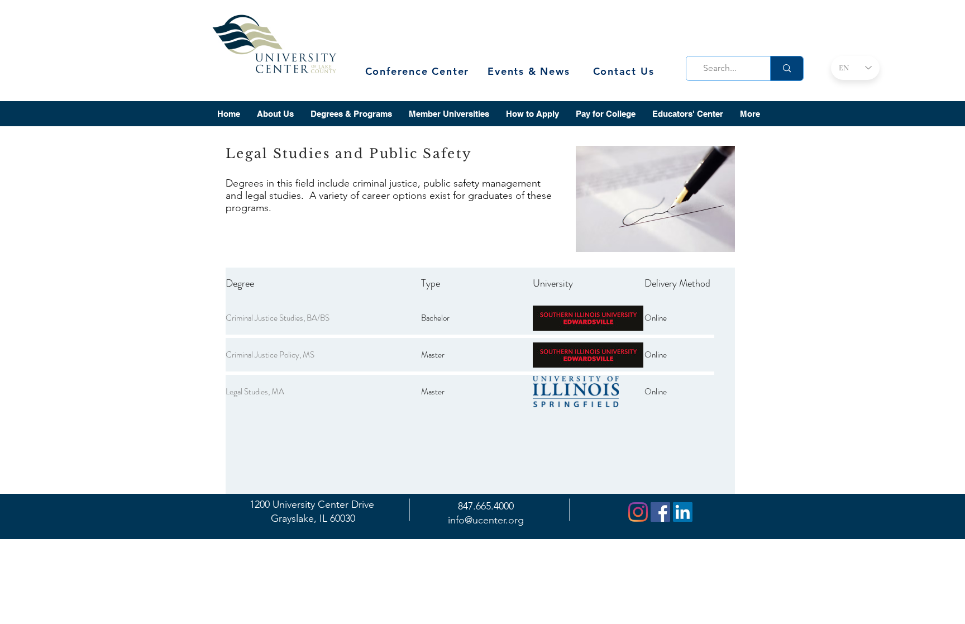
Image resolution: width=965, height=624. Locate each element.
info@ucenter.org (486, 520)
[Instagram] (638, 512)
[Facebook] (660, 512)
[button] (275, 113)
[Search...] (786, 68)
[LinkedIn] (682, 512)
